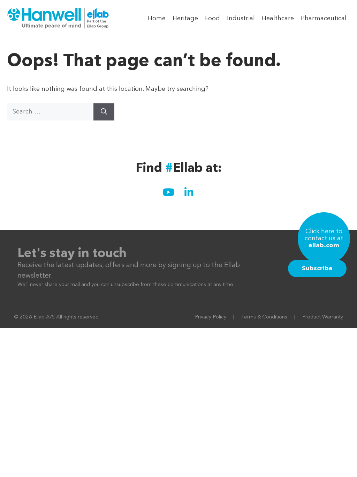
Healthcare (278, 18)
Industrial (241, 18)
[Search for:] (50, 112)
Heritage (185, 18)
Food (212, 18)
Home (157, 18)
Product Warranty (322, 317)
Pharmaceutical (324, 18)
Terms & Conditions (264, 317)
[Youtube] (168, 192)
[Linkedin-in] (188, 192)
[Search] (103, 111)
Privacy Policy (210, 317)
